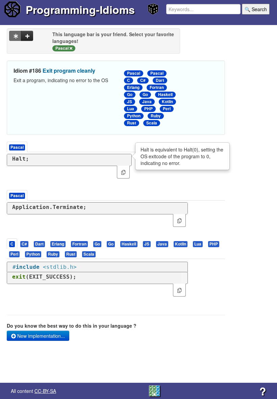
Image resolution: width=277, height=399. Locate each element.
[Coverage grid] (154, 390)
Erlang (133, 87)
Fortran (157, 87)
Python (134, 116)
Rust (131, 123)
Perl (167, 109)
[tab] (12, 243)
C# (143, 80)
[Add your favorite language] (27, 36)
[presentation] (12, 243)
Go (129, 94)
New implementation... (40, 335)
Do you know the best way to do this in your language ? (71, 325)
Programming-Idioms (80, 9)
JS (129, 101)
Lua (130, 109)
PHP (148, 109)
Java (147, 101)
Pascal (133, 73)
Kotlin (167, 101)
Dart (160, 80)
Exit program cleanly (69, 70)
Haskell (165, 94)
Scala (151, 123)
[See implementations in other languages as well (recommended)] (15, 36)
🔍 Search (256, 9)
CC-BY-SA (45, 391)
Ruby (156, 116)
